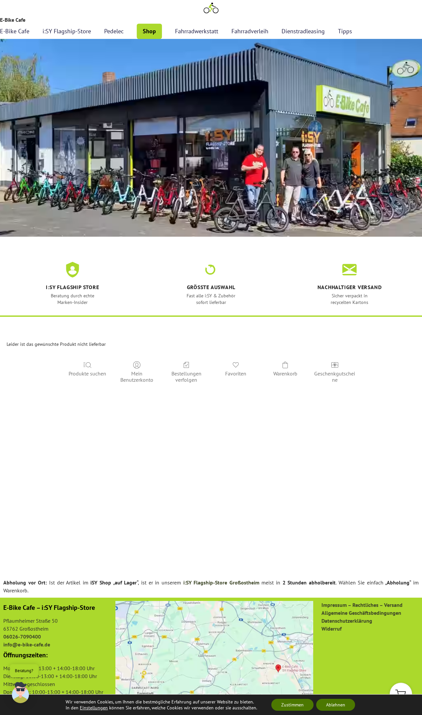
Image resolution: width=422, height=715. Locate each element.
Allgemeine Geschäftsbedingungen (361, 613)
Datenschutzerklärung (346, 620)
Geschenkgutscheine (334, 376)
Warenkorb (285, 373)
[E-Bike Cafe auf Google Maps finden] (214, 650)
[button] (401, 694)
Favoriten (235, 373)
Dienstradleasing (303, 31)
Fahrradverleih (249, 31)
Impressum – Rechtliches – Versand (362, 605)
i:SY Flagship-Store (67, 31)
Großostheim (244, 582)
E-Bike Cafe (14, 31)
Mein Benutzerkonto (136, 376)
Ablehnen (335, 705)
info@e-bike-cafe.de (26, 644)
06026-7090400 (22, 636)
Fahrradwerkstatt (196, 31)
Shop (149, 31)
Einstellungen (94, 708)
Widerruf (331, 628)
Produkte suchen (87, 373)
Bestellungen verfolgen (186, 376)
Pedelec (114, 31)
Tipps (345, 31)
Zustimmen (292, 705)
